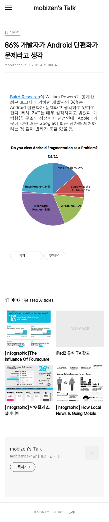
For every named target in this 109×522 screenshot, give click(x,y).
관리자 (72, 512)
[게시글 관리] (36, 256)
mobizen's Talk (55, 8)
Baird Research (25, 96)
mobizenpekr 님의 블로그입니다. (35, 456)
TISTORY (56, 512)
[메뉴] (8, 8)
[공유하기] (30, 256)
